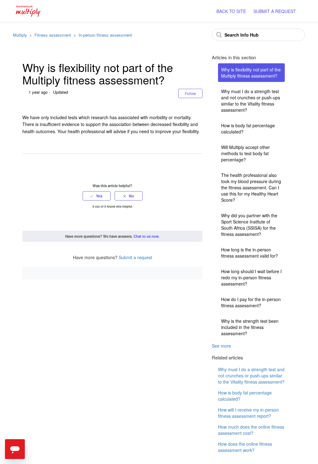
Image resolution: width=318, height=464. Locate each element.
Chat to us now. (147, 236)
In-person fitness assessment (105, 35)
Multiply (20, 35)
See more (221, 346)
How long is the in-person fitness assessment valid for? (249, 252)
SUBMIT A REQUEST (274, 11)
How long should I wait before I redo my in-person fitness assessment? (251, 277)
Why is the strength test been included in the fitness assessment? (250, 327)
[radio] (97, 195)
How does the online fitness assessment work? (245, 447)
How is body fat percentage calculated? (248, 128)
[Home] (28, 10)
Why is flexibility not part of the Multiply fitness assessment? (251, 72)
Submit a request (135, 257)
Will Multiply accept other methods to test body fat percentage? (245, 153)
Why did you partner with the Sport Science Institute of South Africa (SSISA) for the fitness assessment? (249, 224)
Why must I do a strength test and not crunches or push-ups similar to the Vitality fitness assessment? (250, 100)
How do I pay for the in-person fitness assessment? (251, 302)
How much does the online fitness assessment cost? (251, 430)
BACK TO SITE (231, 11)
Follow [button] (190, 93)
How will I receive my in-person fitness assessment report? (248, 413)
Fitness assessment (52, 35)
